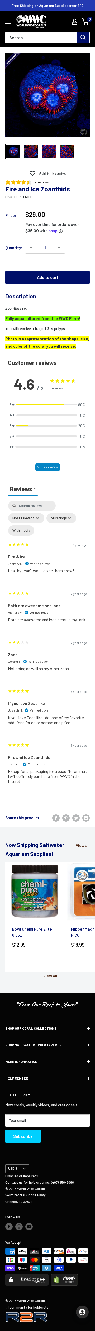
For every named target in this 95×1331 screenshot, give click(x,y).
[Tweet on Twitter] (76, 818)
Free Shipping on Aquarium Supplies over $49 (47, 5)
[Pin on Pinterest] (66, 818)
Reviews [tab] (23, 488)
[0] (85, 21)
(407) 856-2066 (62, 1182)
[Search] (83, 37)
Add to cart (47, 277)
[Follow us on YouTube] (29, 1226)
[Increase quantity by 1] (59, 247)
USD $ (12, 1168)
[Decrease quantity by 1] (31, 247)
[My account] (74, 22)
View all (83, 845)
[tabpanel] (47, 646)
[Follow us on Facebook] (9, 1226)
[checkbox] (21, 530)
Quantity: (13, 247)
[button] (47, 404)
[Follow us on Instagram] (19, 1226)
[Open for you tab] (82, 1312)
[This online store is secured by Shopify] (64, 1277)
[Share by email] (86, 818)
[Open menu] (8, 22)
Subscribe (23, 1136)
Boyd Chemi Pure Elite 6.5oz (32, 932)
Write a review (47, 467)
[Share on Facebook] (56, 818)
